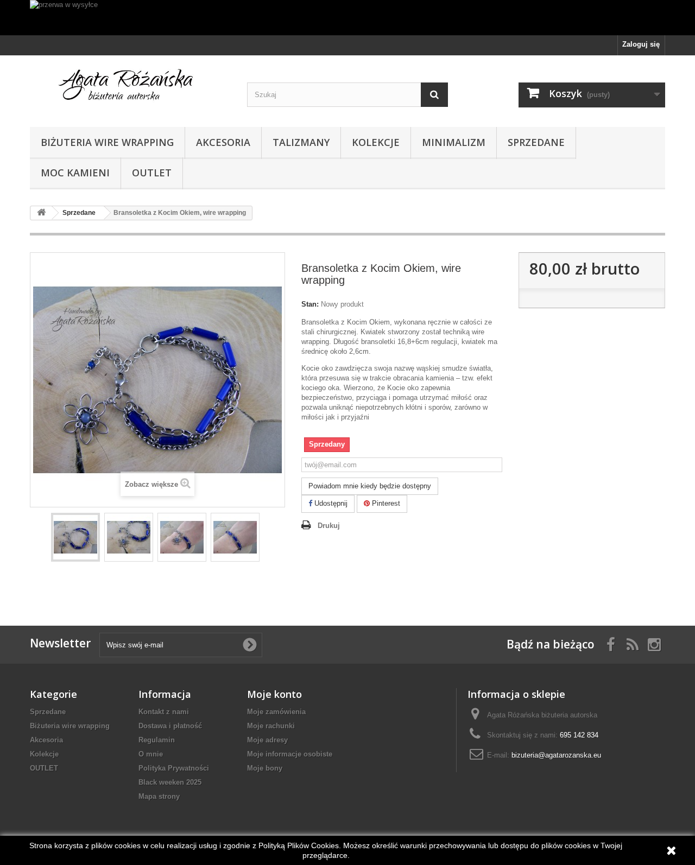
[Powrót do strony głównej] (41, 213)
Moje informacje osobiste (289, 754)
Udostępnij (330, 503)
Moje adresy (267, 740)
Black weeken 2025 (169, 782)
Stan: (310, 304)
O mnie (150, 754)
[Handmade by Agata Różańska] (130, 88)
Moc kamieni (75, 172)
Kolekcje (376, 142)
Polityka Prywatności (173, 768)
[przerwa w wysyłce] (347, 17)
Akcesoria (223, 142)
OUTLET (152, 172)
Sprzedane (536, 142)
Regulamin (156, 740)
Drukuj (329, 525)
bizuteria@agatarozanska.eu (556, 755)
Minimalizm (453, 142)
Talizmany (301, 142)
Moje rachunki (271, 726)
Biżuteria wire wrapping (107, 142)
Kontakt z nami (163, 712)
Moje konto (274, 694)
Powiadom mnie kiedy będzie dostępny (369, 486)
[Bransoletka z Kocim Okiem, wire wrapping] (75, 537)
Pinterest (385, 503)
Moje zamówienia (276, 712)
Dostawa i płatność (170, 726)
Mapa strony (159, 796)
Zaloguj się (641, 44)
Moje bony (264, 768)
